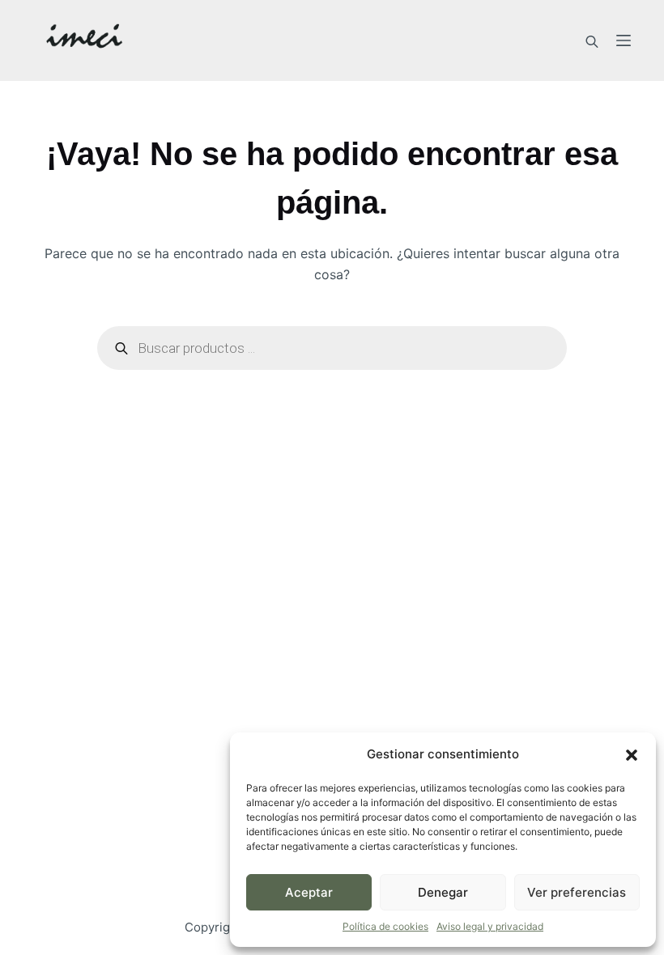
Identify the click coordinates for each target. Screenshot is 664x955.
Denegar (443, 892)
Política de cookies (385, 926)
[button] (632, 755)
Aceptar (309, 892)
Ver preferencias (576, 892)
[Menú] (623, 40)
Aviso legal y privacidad (489, 926)
